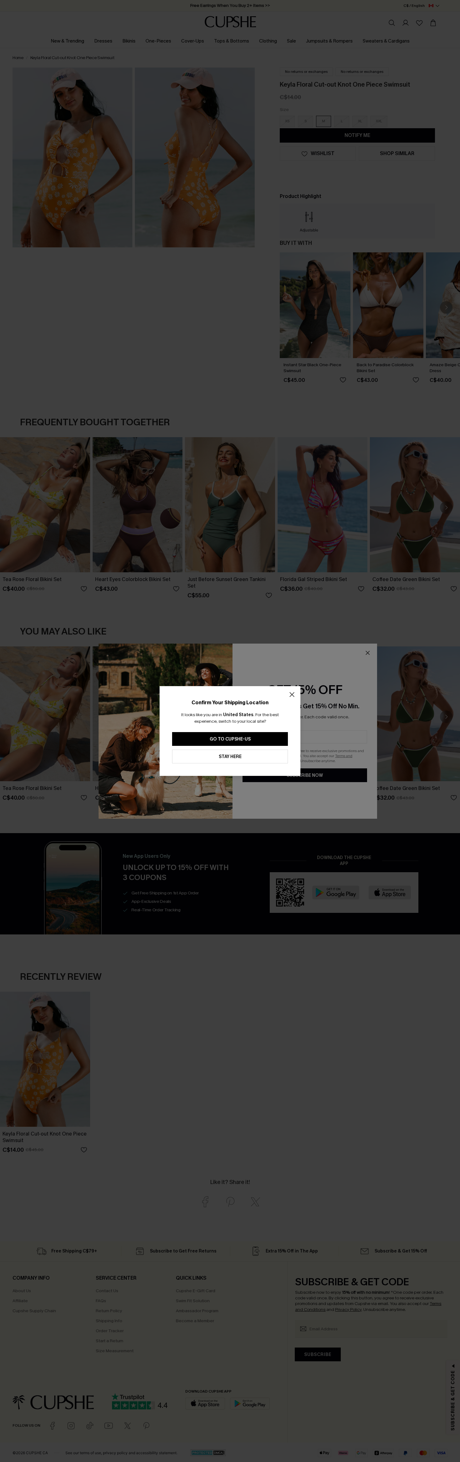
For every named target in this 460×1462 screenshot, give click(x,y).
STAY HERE (230, 757)
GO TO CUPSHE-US (230, 739)
